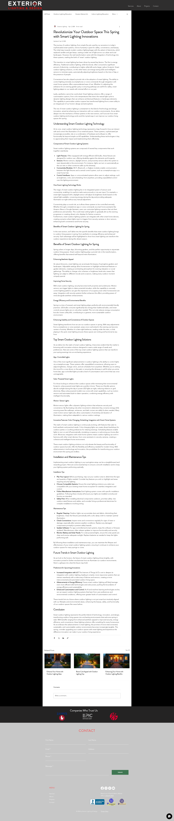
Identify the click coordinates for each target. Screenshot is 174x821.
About (51, 796)
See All (128, 650)
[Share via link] (68, 638)
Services (52, 793)
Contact (51, 802)
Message (48, 766)
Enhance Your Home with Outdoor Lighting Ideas (55, 672)
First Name (49, 740)
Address (91, 749)
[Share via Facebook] (54, 638)
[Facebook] (102, 788)
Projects (51, 799)
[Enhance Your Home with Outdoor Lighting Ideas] (57, 661)
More (114, 14)
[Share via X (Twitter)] (59, 638)
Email (47, 749)
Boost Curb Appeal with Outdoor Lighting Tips (87, 672)
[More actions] (119, 26)
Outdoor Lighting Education (63, 14)
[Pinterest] (109, 788)
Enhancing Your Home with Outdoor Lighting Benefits (114, 672)
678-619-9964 (109, 796)
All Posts (47, 14)
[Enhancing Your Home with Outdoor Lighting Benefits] (116, 661)
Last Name (92, 740)
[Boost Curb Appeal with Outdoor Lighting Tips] (87, 661)
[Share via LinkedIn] (63, 638)
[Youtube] (113, 788)
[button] (130, 5)
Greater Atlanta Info (81, 14)
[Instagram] (106, 788)
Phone (47, 756)
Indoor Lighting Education (100, 14)
